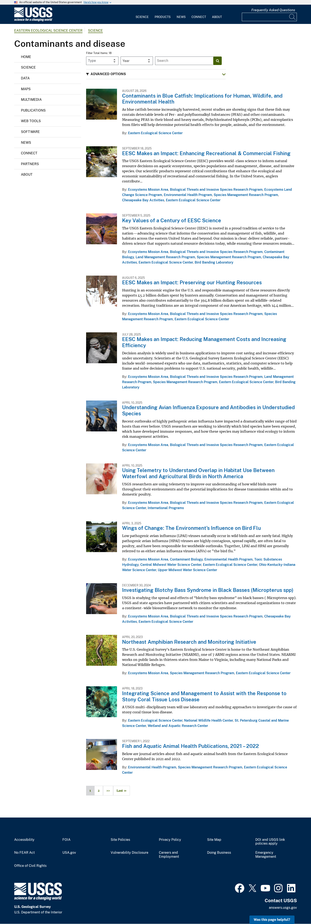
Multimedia (31, 100)
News (181, 17)
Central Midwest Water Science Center (170, 565)
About (217, 17)
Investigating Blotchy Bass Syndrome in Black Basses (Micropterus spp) (207, 590)
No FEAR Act (24, 853)
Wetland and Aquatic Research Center (178, 726)
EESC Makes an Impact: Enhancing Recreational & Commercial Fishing (206, 153)
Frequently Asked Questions (273, 10)
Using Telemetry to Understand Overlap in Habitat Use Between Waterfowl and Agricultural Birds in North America (198, 473)
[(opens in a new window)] (239, 888)
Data (25, 78)
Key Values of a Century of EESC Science (171, 220)
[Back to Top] (296, 909)
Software (30, 132)
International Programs (166, 508)
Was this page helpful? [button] (272, 920)
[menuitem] (142, 14)
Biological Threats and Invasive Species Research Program (216, 190)
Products (163, 17)
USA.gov (69, 853)
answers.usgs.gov (283, 908)
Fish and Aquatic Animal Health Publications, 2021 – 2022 (190, 746)
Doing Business (219, 853)
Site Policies (120, 840)
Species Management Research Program (246, 195)
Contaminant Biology (186, 559)
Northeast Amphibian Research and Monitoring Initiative (189, 642)
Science (142, 17)
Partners (30, 164)
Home (26, 57)
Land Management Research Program (165, 257)
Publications (33, 110)
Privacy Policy (170, 840)
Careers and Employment (169, 855)
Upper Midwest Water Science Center (187, 570)
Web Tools (31, 121)
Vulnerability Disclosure (129, 853)
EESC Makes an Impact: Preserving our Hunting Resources (192, 282)
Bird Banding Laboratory (214, 262)
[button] (156, 74)
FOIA (66, 840)
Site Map (214, 840)
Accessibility (24, 840)
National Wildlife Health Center (208, 720)
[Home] (33, 20)
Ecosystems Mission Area (148, 190)
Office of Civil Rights (30, 866)
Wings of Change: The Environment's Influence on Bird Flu (191, 528)
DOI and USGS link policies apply (270, 842)
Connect (198, 17)
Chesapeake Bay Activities (143, 200)
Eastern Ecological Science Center (48, 31)
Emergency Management (265, 855)
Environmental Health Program (188, 195)
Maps (26, 89)
